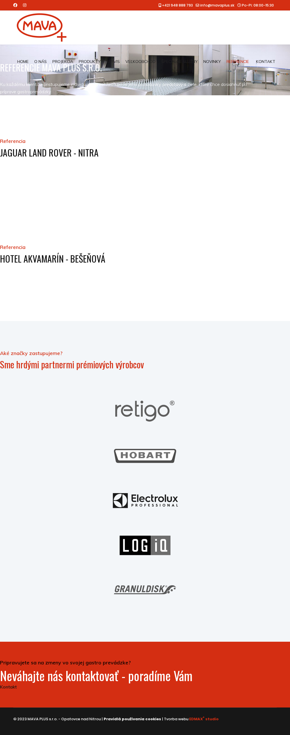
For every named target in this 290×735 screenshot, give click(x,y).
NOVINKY (212, 61)
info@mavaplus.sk (217, 5)
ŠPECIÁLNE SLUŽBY (179, 61)
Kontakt (8, 687)
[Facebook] (15, 5)
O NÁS (40, 61)
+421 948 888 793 (177, 5)
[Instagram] (24, 5)
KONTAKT (265, 61)
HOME (23, 61)
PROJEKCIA (62, 61)
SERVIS (113, 61)
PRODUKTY (90, 61)
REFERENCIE (238, 61)
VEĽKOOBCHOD (140, 61)
